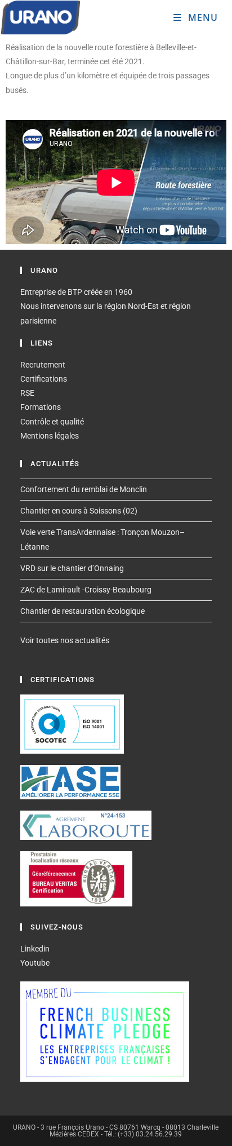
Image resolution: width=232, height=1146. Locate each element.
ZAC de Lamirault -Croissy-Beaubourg (85, 589)
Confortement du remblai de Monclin (83, 489)
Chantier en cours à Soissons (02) (78, 510)
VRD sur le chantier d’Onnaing (72, 568)
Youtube (35, 962)
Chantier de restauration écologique (82, 611)
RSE (27, 392)
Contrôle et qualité (52, 421)
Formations (40, 407)
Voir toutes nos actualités (64, 640)
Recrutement (42, 364)
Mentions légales (49, 435)
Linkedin (35, 948)
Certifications (43, 378)
